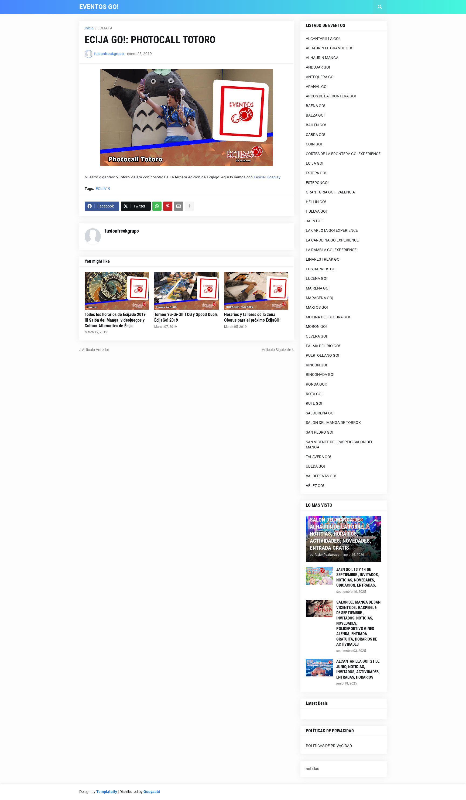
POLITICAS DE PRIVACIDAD (329, 746)
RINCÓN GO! (316, 365)
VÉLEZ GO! (315, 486)
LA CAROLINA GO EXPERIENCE (332, 240)
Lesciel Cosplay (267, 177)
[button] (380, 7)
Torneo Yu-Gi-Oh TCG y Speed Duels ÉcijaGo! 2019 (186, 317)
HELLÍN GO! (316, 202)
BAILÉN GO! (316, 125)
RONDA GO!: (316, 384)
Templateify (106, 791)
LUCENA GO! (316, 278)
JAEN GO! (314, 221)
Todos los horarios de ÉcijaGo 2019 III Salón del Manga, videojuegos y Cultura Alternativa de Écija (115, 320)
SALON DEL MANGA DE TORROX (333, 422)
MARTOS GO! (317, 307)
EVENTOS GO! (98, 7)
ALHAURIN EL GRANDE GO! (329, 48)
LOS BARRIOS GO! (321, 269)
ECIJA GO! (314, 163)
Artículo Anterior (95, 350)
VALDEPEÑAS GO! (321, 476)
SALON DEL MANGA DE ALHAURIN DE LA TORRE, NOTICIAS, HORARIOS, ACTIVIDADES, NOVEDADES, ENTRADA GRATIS (340, 533)
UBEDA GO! (315, 466)
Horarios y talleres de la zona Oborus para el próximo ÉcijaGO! (252, 317)
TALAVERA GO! (318, 457)
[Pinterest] (167, 206)
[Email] (178, 206)
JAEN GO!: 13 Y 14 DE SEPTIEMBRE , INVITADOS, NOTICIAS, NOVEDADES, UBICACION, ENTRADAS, (357, 577)
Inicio (89, 28)
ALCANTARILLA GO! (323, 38)
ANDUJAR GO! (318, 67)
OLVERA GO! (316, 336)
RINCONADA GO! (320, 374)
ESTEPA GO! (316, 173)
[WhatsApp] (157, 206)
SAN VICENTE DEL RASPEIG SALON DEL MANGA (339, 445)
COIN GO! (314, 144)
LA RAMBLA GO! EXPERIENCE (331, 250)
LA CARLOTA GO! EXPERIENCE (332, 230)
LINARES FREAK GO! (323, 259)
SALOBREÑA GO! (320, 413)
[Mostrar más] (189, 206)
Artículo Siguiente (276, 350)
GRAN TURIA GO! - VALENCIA (330, 192)
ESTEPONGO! (317, 183)
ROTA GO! (314, 394)
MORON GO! (316, 326)
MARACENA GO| (319, 298)
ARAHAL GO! (317, 86)
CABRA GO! (315, 134)
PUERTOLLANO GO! (322, 355)
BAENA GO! (315, 106)
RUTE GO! (314, 403)
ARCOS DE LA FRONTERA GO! (331, 96)
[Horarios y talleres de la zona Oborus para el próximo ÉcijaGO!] (256, 291)
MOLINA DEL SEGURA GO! (328, 317)
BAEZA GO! (315, 115)
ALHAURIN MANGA (322, 58)
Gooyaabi (151, 791)
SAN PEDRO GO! (319, 432)
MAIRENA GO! (318, 288)
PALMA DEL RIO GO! (323, 346)
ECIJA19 (104, 28)
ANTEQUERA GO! (320, 77)
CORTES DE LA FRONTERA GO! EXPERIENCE (343, 154)
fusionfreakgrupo (122, 231)
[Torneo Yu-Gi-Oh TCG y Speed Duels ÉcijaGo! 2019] (186, 291)
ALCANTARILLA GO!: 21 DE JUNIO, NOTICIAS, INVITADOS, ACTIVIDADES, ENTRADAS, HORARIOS (358, 669)
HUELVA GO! (316, 211)
